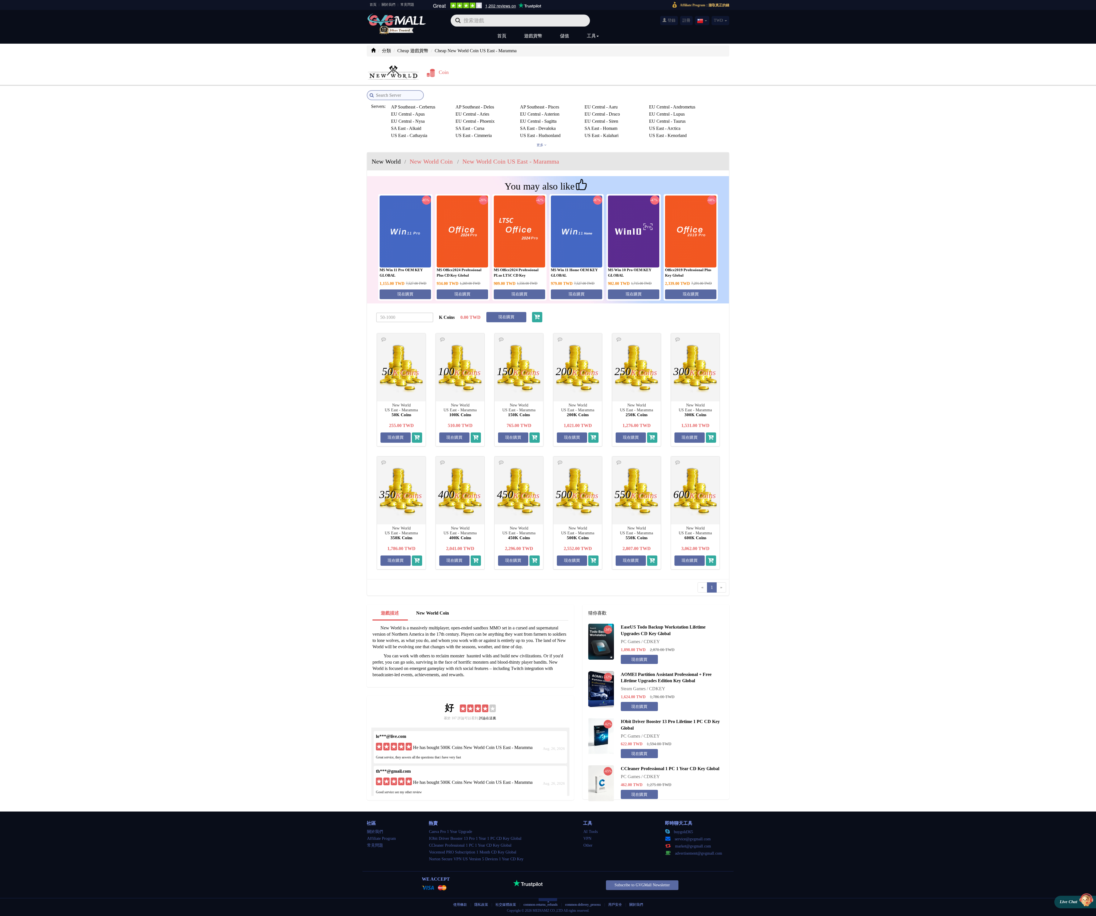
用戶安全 (615, 905)
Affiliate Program (381, 838)
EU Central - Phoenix (475, 121)
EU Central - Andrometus (672, 106)
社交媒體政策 (505, 905)
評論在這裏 (487, 718)
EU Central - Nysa (408, 121)
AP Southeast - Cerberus (413, 106)
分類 (386, 50)
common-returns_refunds (540, 905)
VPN (587, 838)
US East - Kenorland (668, 135)
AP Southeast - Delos (475, 106)
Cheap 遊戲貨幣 (412, 50)
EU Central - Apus (408, 114)
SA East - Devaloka (538, 128)
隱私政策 (481, 905)
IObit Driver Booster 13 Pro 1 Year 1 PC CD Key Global (475, 838)
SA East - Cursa (470, 128)
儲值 (564, 35)
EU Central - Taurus (667, 121)
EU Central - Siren (601, 121)
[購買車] (537, 317)
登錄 (671, 20)
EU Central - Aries (472, 114)
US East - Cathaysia (409, 135)
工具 (591, 35)
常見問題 (407, 5)
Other (588, 845)
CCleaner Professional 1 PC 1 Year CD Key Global (470, 845)
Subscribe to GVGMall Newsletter (642, 885)
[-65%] (601, 782)
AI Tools (590, 832)
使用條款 (460, 905)
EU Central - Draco (602, 114)
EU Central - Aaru (601, 106)
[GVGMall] (397, 18)
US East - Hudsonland (540, 135)
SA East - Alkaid (406, 128)
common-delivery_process (583, 905)
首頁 (373, 5)
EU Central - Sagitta (538, 121)
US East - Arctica (664, 128)
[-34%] (601, 641)
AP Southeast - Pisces (539, 106)
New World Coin (432, 613)
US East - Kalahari (601, 135)
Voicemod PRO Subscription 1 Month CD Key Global (472, 852)
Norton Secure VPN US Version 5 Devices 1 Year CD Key (476, 859)
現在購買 (405, 294)
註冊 (686, 20)
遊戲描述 (390, 613)
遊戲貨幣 (533, 35)
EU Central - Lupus (667, 114)
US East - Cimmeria (474, 135)
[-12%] (601, 688)
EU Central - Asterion (539, 114)
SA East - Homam (601, 128)
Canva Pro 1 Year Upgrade (450, 832)
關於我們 (388, 5)
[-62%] (601, 735)
